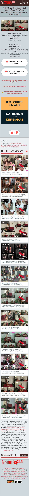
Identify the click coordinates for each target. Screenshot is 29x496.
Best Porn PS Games (20, 478)
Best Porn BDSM (12, 473)
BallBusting (24, 145)
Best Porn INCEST (22, 473)
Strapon (19, 145)
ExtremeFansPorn (14, 470)
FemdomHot (20, 468)
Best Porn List (21, 471)
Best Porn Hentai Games (7, 476)
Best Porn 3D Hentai (9, 478)
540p (13, 146)
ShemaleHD (7, 471)
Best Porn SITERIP (20, 475)
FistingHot (7, 468)
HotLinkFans (5, 470)
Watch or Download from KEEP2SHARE (15, 72)
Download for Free (8, 450)
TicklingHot (13, 468)
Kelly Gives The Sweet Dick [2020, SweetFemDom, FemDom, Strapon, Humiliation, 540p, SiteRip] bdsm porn (13, 429)
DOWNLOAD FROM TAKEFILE (15, 62)
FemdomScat (14, 471)
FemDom (8, 145)
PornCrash (5, 473)
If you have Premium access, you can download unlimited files (15, 92)
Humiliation (9, 146)
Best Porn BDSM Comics (21, 476)
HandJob (3, 146)
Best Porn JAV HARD (9, 475)
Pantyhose (13, 145)
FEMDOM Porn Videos (15, 143)
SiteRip (17, 146)
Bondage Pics (22, 470)
